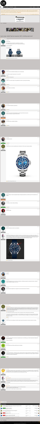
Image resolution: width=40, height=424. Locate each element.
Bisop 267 (37, 406)
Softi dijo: (8, 385)
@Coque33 (14, 237)
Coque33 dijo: (8, 377)
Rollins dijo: (8, 306)
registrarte (19, 12)
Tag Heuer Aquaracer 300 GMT (10, 415)
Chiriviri (3, 413)
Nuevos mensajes (2, 8)
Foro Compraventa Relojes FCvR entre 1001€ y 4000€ (13, 413)
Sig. (5, 38)
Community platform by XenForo (20, 423)
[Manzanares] (20, 19)
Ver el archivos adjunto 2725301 (10, 311)
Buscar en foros (7, 8)
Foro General (9, 406)
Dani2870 (4, 406)
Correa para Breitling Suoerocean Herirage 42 (10, 410)
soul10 (3, 411)
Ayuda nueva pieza (9, 408)
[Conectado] (3, 89)
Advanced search (11, 8)
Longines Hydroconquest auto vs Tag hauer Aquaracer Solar (12, 405)
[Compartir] (37, 40)
